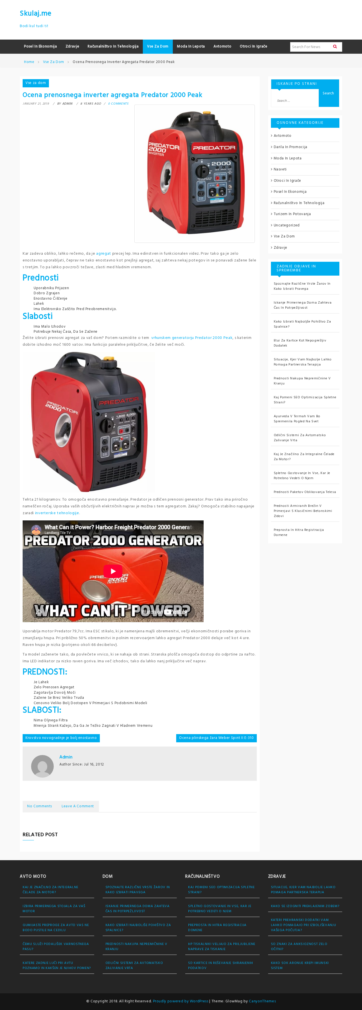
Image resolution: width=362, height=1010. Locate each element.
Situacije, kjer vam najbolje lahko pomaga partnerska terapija (303, 362)
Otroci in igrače (287, 181)
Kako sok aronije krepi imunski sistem (300, 965)
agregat (103, 253)
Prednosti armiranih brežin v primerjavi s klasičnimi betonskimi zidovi (303, 511)
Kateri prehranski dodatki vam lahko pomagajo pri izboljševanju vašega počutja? (303, 925)
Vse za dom (35, 83)
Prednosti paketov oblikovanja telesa (305, 492)
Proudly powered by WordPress (181, 1001)
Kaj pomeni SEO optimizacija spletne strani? (305, 400)
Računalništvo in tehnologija (299, 203)
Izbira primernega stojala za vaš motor (54, 908)
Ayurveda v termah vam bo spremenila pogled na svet (297, 419)
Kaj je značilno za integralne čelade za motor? (304, 456)
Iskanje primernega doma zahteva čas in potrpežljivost (303, 305)
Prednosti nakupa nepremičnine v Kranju (302, 381)
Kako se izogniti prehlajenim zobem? (305, 906)
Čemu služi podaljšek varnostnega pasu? (56, 946)
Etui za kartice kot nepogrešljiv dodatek (300, 343)
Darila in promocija (290, 147)
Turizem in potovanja (292, 214)
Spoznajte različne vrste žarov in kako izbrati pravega (302, 286)
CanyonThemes (262, 1001)
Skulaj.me (35, 14)
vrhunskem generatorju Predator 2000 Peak (191, 338)
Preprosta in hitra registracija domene (299, 532)
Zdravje (281, 248)
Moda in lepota (288, 158)
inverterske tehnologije (57, 513)
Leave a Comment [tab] (78, 806)
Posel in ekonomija (290, 192)
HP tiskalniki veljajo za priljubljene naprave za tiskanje (221, 946)
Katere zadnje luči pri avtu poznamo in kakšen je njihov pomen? (57, 965)
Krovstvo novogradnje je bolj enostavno (61, 738)
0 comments (118, 103)
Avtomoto (283, 136)
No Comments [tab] (39, 806)
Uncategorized (287, 225)
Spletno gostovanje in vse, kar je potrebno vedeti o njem (302, 475)
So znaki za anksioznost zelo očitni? (299, 946)
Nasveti (280, 169)
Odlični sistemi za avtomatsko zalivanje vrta (300, 437)
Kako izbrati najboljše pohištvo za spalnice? (302, 324)
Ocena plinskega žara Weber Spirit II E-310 (216, 738)
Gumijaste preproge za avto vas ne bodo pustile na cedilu (56, 927)
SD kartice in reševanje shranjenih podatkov (220, 965)
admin (65, 757)
